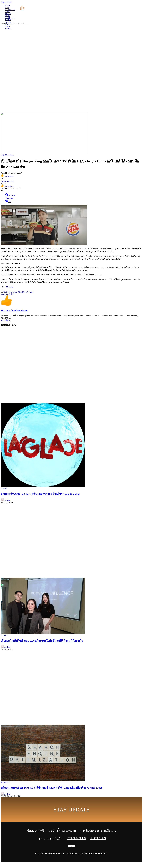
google (8, 294)
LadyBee (7, 500)
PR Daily (9, 287)
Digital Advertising (7, 155)
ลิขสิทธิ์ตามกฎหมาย (62, 830)
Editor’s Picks (10, 18)
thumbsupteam (9, 176)
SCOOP (8, 22)
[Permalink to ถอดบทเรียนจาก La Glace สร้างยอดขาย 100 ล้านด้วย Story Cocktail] (43, 486)
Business (4, 488)
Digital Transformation (26, 292)
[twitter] (139, 3)
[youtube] (141, 3)
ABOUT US (98, 838)
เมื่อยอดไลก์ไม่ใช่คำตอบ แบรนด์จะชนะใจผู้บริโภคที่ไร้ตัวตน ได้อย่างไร (42, 640)
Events (7, 24)
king (12, 294)
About (7, 26)
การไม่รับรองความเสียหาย (98, 830)
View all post (5, 320)
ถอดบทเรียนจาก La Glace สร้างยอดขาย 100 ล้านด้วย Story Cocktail (40, 493)
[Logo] (16, 10)
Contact (8, 28)
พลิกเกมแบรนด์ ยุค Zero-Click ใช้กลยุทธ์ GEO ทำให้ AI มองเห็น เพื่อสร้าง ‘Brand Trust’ (52, 787)
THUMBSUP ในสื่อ (49, 839)
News (7, 16)
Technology (5, 782)
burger (3, 294)
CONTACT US (76, 838)
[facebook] (136, 3)
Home (7, 14)
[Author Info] (6, 306)
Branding (4, 635)
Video (7, 20)
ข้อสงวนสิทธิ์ (35, 830)
